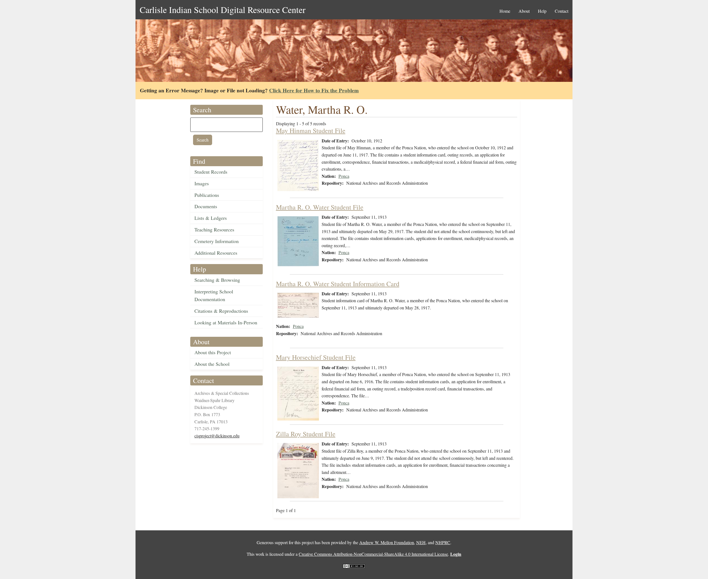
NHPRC (442, 542)
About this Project (212, 352)
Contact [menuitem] (561, 11)
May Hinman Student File (310, 130)
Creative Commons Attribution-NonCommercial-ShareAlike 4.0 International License (373, 554)
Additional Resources (215, 252)
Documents (205, 206)
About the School (212, 364)
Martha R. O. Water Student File (319, 207)
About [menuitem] (524, 11)
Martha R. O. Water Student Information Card (337, 283)
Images (201, 183)
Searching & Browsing (217, 280)
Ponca (344, 176)
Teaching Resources (214, 229)
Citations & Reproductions (221, 310)
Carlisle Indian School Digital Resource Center (223, 9)
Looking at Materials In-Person (225, 322)
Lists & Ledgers (210, 218)
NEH (421, 542)
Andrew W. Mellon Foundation (386, 542)
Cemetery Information (216, 241)
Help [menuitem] (542, 11)
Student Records (210, 171)
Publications (206, 195)
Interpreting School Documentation (213, 295)
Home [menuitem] (504, 11)
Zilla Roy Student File (305, 433)
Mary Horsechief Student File (316, 357)
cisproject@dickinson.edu (217, 436)
